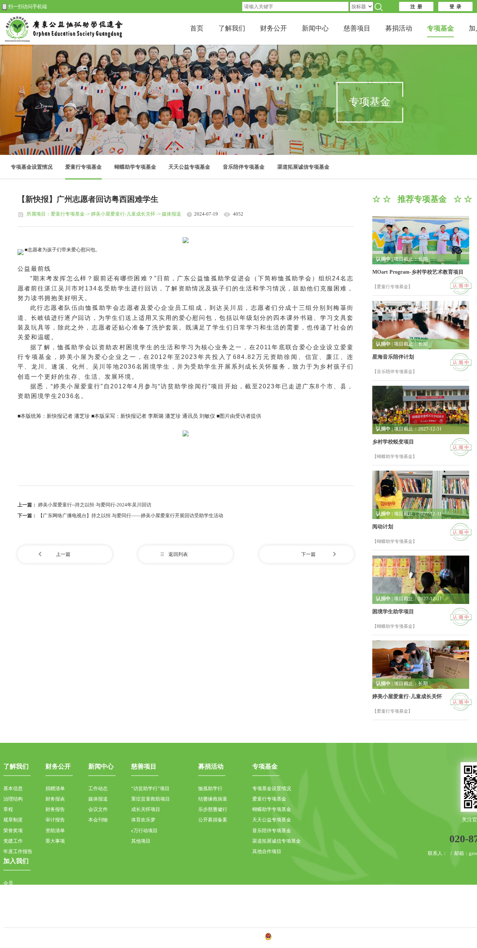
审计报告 (55, 820)
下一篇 (308, 554)
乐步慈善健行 (212, 809)
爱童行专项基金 (83, 167)
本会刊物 (98, 820)
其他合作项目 (266, 851)
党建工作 (13, 841)
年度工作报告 (17, 851)
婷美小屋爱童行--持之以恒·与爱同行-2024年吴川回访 (94, 505)
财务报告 (55, 809)
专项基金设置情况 (32, 167)
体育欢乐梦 (143, 820)
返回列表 (178, 554)
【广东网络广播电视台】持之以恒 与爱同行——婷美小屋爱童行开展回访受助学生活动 (130, 515)
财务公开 (273, 28)
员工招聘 (13, 914)
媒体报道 (98, 799)
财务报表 (55, 799)
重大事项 (55, 841)
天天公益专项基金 (189, 167)
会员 (8, 883)
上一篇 (63, 554)
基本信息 (13, 788)
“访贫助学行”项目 (150, 788)
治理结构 (13, 799)
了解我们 (231, 28)
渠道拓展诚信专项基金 (303, 167)
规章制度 (13, 820)
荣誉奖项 (13, 830)
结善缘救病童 (212, 799)
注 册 (416, 6)
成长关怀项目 (145, 809)
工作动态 (98, 788)
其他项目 (141, 841)
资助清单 (55, 830)
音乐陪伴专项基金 (244, 167)
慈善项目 (357, 28)
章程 (8, 809)
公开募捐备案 (212, 820)
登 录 (455, 6)
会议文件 (98, 809)
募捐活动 (398, 28)
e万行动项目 (144, 830)
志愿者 (10, 893)
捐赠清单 (55, 788)
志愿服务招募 (17, 904)
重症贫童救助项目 (150, 799)
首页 (196, 28)
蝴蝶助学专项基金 (135, 167)
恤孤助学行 (210, 788)
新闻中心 (315, 28)
